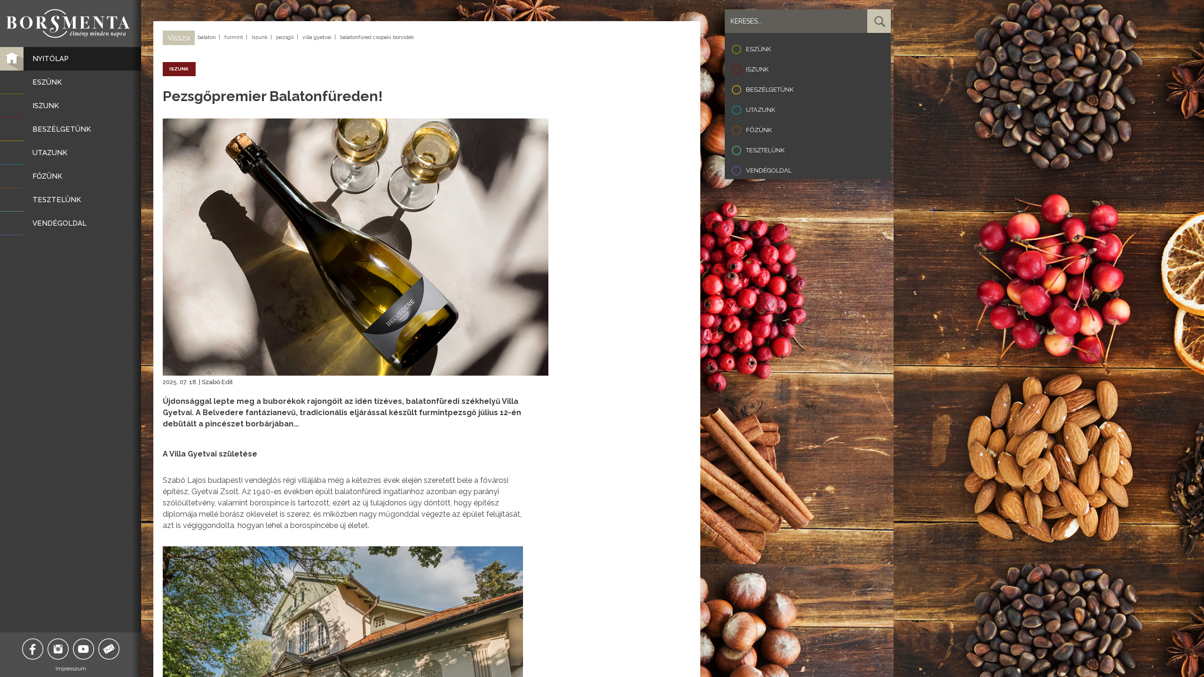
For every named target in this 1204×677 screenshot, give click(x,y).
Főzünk (759, 130)
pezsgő (285, 37)
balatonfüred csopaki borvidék (377, 37)
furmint (233, 37)
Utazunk (760, 109)
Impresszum (70, 669)
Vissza (178, 37)
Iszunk (260, 37)
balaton (207, 37)
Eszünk (758, 49)
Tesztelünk (765, 150)
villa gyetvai (317, 37)
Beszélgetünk (769, 89)
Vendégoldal (769, 170)
